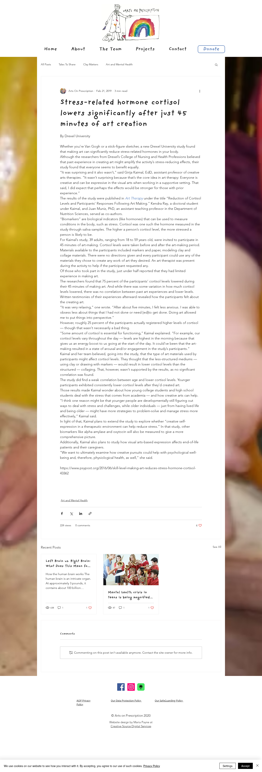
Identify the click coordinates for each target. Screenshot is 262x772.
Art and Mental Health (119, 64)
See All (217, 547)
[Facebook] (121, 687)
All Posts (46, 64)
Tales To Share (67, 64)
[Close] (257, 766)
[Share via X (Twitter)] (71, 513)
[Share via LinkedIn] (80, 513)
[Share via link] (90, 513)
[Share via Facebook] (62, 513)
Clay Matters (90, 64)
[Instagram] (131, 687)
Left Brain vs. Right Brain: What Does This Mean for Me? (68, 564)
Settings (227, 766)
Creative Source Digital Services (131, 726)
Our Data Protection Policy (126, 701)
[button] (216, 64)
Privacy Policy (151, 766)
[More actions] (199, 91)
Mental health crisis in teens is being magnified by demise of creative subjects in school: (129, 595)
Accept (245, 766)
